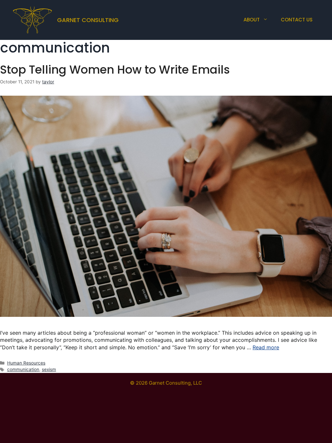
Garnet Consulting (88, 20)
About (251, 19)
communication (23, 369)
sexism (49, 369)
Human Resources (26, 362)
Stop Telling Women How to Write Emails (115, 70)
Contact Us (297, 19)
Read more (266, 347)
